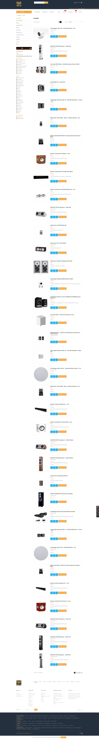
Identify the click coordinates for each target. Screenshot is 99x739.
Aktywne (17, 22)
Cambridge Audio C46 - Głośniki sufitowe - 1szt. (63, 28)
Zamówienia (49, 681)
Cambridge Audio (20, 85)
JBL (18, 97)
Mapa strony (59, 681)
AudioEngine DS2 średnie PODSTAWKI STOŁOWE (62, 511)
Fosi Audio (19, 91)
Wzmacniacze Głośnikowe (37, 727)
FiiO (18, 88)
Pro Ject (19, 106)
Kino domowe (43, 725)
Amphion (19, 79)
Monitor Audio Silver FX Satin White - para (61, 422)
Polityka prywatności (32, 694)
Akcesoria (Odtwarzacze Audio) (53, 715)
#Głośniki (18, 723)
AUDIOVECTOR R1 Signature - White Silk (60, 655)
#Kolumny (18, 725)
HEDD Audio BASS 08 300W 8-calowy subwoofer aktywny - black (65, 136)
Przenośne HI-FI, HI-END (32, 715)
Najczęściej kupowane (19, 696)
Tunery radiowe (61, 715)
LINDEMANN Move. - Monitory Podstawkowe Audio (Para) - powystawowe (65, 333)
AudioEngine (20, 82)
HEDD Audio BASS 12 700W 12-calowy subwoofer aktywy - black (65, 566)
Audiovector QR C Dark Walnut (58, 243)
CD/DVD (26, 715)
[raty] (24, 48)
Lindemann (19, 99)
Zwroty (67, 681)
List (60, 22)
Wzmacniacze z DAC (61, 727)
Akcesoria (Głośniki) (60, 723)
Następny (81, 672)
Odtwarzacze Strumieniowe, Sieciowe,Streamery (42, 715)
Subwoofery (18, 39)
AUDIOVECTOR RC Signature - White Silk (60, 207)
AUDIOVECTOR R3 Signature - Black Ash (60, 637)
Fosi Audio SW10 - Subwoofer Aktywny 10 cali (62, 314)
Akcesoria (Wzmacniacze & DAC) (69, 727)
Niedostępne (19, 117)
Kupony (42, 699)
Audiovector (20, 83)
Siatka (58, 22)
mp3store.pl (24, 733)
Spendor (19, 109)
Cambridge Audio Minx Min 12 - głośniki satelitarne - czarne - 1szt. (66, 530)
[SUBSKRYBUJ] (36, 710)
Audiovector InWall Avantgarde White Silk (61, 261)
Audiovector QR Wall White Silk (58, 225)
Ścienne (17, 44)
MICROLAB (20, 100)
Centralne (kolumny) (19, 25)
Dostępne (75, 22)
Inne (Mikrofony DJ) (53, 721)
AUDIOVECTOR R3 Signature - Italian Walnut (61, 458)
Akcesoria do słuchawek (20, 719)
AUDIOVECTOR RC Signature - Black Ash (60, 619)
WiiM (18, 112)
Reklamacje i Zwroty (32, 693)
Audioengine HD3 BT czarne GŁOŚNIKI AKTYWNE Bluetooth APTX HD (65, 297)
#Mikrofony (19, 721)
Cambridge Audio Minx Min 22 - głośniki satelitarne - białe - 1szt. (66, 351)
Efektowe (17, 27)
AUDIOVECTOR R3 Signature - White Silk (60, 46)
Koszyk (40, 681)
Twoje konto (43, 690)
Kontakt (36, 682)
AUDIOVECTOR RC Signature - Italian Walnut (61, 440)
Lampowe (33, 721)
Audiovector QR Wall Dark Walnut (59, 476)
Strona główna (35, 681)
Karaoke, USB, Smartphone (39, 721)
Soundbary (18, 37)
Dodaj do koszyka (62, 36)
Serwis (30, 698)
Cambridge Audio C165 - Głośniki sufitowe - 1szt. (63, 547)
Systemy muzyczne (66, 715)
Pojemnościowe (25, 721)
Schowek (42, 701)
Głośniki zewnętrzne (54, 723)
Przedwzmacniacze (55, 727)
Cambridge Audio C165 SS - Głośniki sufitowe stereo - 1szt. (65, 368)
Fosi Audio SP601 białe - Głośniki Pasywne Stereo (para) (64, 64)
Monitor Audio (20, 102)
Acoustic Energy (20, 77)
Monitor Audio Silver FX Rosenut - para (60, 601)
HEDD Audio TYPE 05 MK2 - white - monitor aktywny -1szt (65, 118)
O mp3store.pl (31, 697)
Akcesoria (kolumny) (19, 20)
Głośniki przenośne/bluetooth (39, 723)
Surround (17, 41)
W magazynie (20, 118)
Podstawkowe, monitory (20, 34)
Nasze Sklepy (31, 705)
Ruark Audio (19, 108)
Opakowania (30, 701)
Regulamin (54, 681)
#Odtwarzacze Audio (20, 715)
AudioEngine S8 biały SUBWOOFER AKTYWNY (61, 279)
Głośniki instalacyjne (24, 723)
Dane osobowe (43, 693)
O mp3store (78, 681)
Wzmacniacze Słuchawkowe (28, 727)
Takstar (19, 111)
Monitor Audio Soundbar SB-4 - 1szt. (59, 404)
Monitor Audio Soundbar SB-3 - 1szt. (59, 583)
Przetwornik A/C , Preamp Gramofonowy (46, 727)
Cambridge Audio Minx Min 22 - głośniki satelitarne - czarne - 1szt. (66, 100)
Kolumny (18, 18)
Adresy (42, 698)
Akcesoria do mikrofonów (47, 721)
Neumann (19, 103)
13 (79, 672)
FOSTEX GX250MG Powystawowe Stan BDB (61, 493)
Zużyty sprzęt (72, 681)
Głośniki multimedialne (31, 723)
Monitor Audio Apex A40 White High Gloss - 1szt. (62, 189)
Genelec (19, 94)
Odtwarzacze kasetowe (73, 715)
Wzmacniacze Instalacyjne (77, 727)
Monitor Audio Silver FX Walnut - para (60, 153)
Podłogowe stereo (19, 32)
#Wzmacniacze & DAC (20, 727)
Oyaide (19, 105)
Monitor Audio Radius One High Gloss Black (61, 171)
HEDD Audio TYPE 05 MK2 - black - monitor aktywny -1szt (65, 386)
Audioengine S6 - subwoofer (57, 82)
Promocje (44, 681)
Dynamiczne (29, 721)
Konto (64, 681)
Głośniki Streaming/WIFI (47, 723)
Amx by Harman (20, 80)
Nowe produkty (18, 694)
